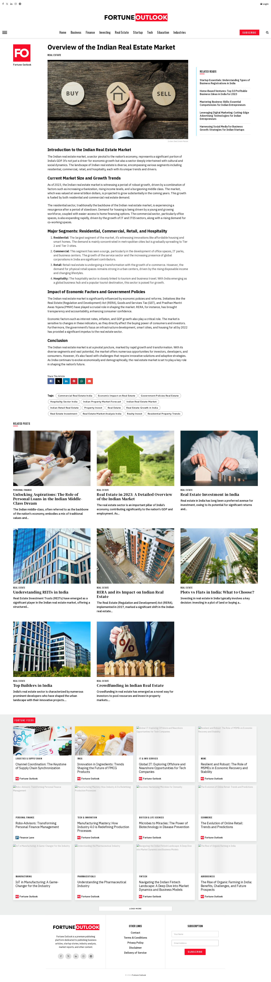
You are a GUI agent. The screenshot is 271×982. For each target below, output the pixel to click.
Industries (179, 32)
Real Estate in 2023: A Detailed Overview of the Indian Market (134, 497)
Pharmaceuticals (86, 876)
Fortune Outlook (22, 64)
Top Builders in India (32, 685)
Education (163, 32)
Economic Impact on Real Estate (116, 395)
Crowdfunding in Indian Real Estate (130, 685)
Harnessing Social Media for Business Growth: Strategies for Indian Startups (222, 128)
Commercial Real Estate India (75, 395)
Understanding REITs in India (40, 592)
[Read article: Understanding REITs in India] (51, 556)
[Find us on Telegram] (20, 4)
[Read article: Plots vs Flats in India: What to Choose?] (219, 556)
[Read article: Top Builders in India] (51, 649)
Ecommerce (206, 817)
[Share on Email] (89, 381)
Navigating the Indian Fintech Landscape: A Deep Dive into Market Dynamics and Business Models (164, 886)
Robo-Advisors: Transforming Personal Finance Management (37, 825)
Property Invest (93, 407)
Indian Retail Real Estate (64, 407)
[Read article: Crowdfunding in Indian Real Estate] (135, 649)
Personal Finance (22, 490)
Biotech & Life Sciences (151, 817)
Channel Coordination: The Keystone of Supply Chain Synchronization (41, 766)
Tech (150, 32)
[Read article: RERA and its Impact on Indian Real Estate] (135, 556)
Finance (90, 32)
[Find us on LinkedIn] (11, 4)
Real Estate (122, 32)
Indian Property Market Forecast (102, 401)
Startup (138, 32)
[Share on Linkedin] (66, 381)
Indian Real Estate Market (142, 401)
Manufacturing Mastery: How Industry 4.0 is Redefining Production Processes (103, 827)
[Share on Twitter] (58, 381)
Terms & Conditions (135, 937)
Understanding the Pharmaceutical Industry (101, 884)
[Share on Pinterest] (74, 381)
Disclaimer (135, 947)
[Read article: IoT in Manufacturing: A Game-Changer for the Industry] (42, 858)
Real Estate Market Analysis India (102, 413)
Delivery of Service (135, 952)
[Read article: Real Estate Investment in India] (219, 458)
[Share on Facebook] (51, 381)
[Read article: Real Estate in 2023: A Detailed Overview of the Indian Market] (135, 458)
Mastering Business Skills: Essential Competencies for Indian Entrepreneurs (223, 103)
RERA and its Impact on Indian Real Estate (130, 594)
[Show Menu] (3, 32)
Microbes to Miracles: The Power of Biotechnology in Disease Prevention (164, 825)
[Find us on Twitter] (7, 4)
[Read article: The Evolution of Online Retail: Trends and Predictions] (227, 799)
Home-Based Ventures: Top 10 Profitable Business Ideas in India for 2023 (223, 92)
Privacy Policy (135, 942)
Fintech (143, 876)
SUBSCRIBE (249, 32)
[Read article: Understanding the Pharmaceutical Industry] (104, 858)
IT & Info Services (148, 758)
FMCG (79, 758)
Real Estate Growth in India (142, 407)
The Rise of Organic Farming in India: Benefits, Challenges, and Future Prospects (226, 886)
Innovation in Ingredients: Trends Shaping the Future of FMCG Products (100, 768)
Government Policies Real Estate (160, 395)
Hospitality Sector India (64, 401)
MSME (203, 758)
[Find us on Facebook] (3, 4)
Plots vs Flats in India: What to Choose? (217, 592)
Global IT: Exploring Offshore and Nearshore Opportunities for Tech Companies (162, 768)
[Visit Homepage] (135, 17)
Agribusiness (208, 876)
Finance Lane (27, 837)
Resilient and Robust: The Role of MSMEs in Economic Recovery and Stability (224, 768)
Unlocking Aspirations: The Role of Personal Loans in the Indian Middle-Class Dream (47, 499)
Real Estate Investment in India (210, 494)
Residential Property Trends (164, 413)
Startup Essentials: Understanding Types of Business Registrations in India (225, 82)
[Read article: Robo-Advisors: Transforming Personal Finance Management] (42, 799)
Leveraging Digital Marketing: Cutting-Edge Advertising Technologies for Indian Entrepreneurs (224, 115)
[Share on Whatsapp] (81, 381)
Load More (135, 909)
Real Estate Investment (63, 413)
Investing (105, 32)
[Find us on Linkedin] (76, 956)
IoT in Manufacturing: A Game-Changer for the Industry (37, 884)
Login (265, 4)
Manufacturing (24, 876)
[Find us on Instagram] (16, 4)
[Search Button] (266, 32)
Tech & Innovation (87, 817)
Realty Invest (134, 413)
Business (76, 32)
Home (62, 32)
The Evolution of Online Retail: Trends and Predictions (222, 825)
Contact (135, 932)
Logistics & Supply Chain (29, 758)
